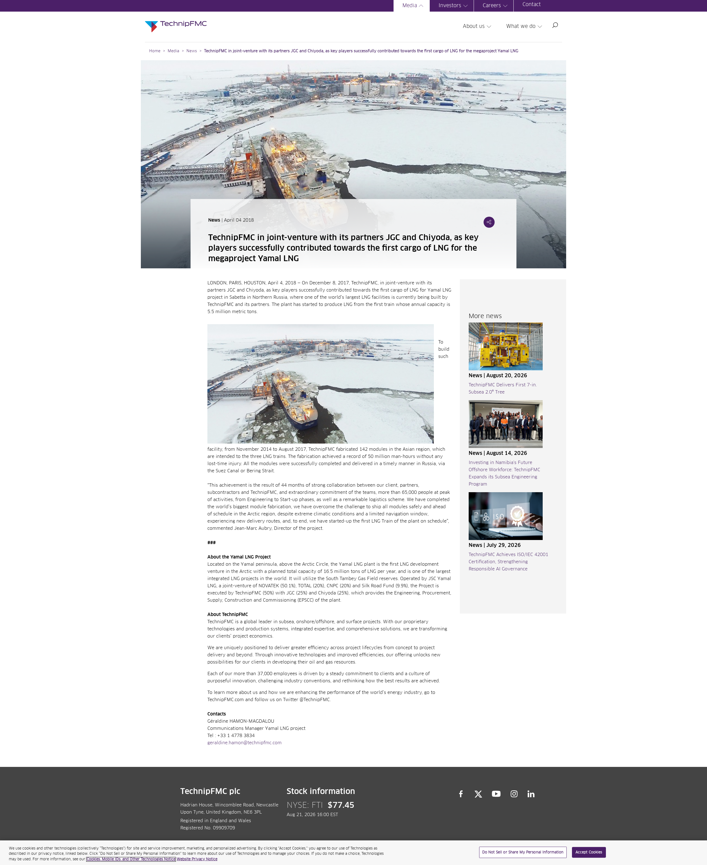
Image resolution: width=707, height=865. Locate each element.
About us (474, 26)
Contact (532, 4)
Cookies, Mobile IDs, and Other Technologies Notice (131, 859)
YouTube (496, 794)
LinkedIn (531, 794)
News (191, 51)
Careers (492, 5)
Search (555, 25)
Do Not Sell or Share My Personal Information (523, 852)
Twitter (478, 794)
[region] (353, 852)
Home (154, 51)
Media (409, 5)
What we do (520, 26)
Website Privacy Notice (197, 859)
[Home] (176, 21)
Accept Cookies (589, 852)
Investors (450, 5)
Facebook (461, 794)
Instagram (514, 794)
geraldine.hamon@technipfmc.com (244, 743)
